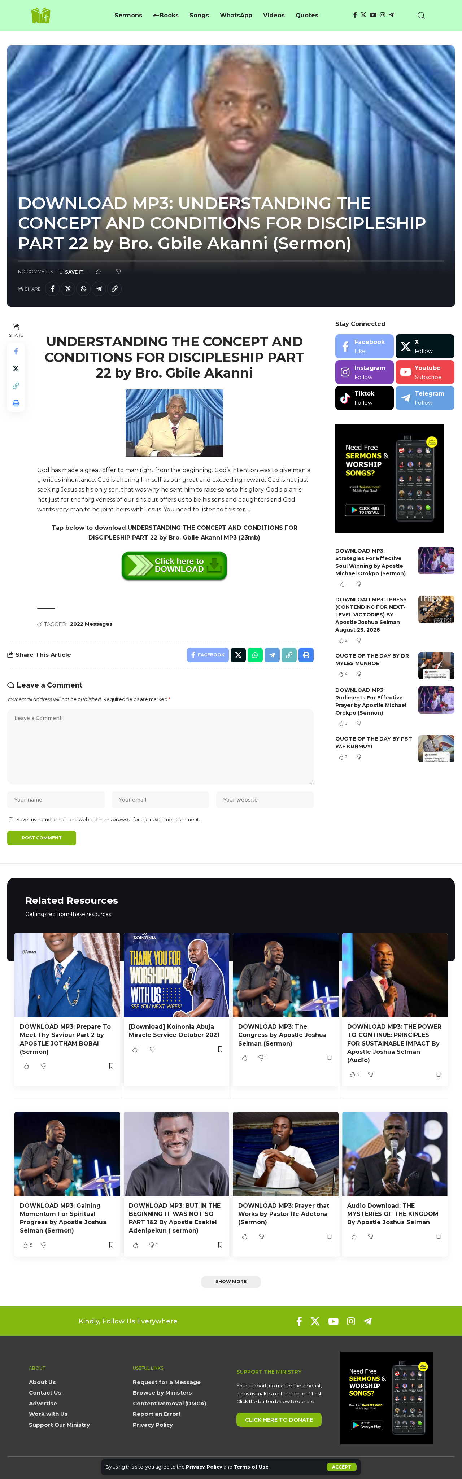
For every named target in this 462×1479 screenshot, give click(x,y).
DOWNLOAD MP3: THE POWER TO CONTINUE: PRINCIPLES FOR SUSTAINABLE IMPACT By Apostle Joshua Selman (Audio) (394, 1043)
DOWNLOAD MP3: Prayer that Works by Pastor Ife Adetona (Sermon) (283, 1214)
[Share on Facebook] (52, 289)
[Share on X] (68, 289)
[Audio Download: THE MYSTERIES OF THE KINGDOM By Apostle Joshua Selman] (395, 1154)
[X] (363, 15)
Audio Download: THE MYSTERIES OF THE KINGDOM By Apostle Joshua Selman (393, 1214)
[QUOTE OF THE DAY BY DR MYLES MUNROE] (436, 665)
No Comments (35, 271)
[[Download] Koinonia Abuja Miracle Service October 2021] (177, 975)
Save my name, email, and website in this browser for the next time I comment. (108, 819)
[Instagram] (382, 15)
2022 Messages (91, 624)
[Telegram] (391, 15)
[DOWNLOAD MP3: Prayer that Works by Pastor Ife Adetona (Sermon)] (286, 1154)
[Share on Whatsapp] (83, 289)
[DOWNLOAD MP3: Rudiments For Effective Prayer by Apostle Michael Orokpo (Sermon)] (436, 700)
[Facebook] (355, 15)
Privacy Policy (204, 1467)
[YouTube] (373, 15)
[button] (342, 1467)
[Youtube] (425, 372)
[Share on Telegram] (99, 289)
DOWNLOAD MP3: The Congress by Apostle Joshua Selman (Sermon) (282, 1035)
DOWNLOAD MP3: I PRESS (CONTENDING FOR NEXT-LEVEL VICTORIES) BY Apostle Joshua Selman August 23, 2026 (371, 614)
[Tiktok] (364, 398)
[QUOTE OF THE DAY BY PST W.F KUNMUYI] (436, 748)
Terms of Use (251, 1467)
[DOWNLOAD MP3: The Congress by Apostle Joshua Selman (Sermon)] (286, 975)
